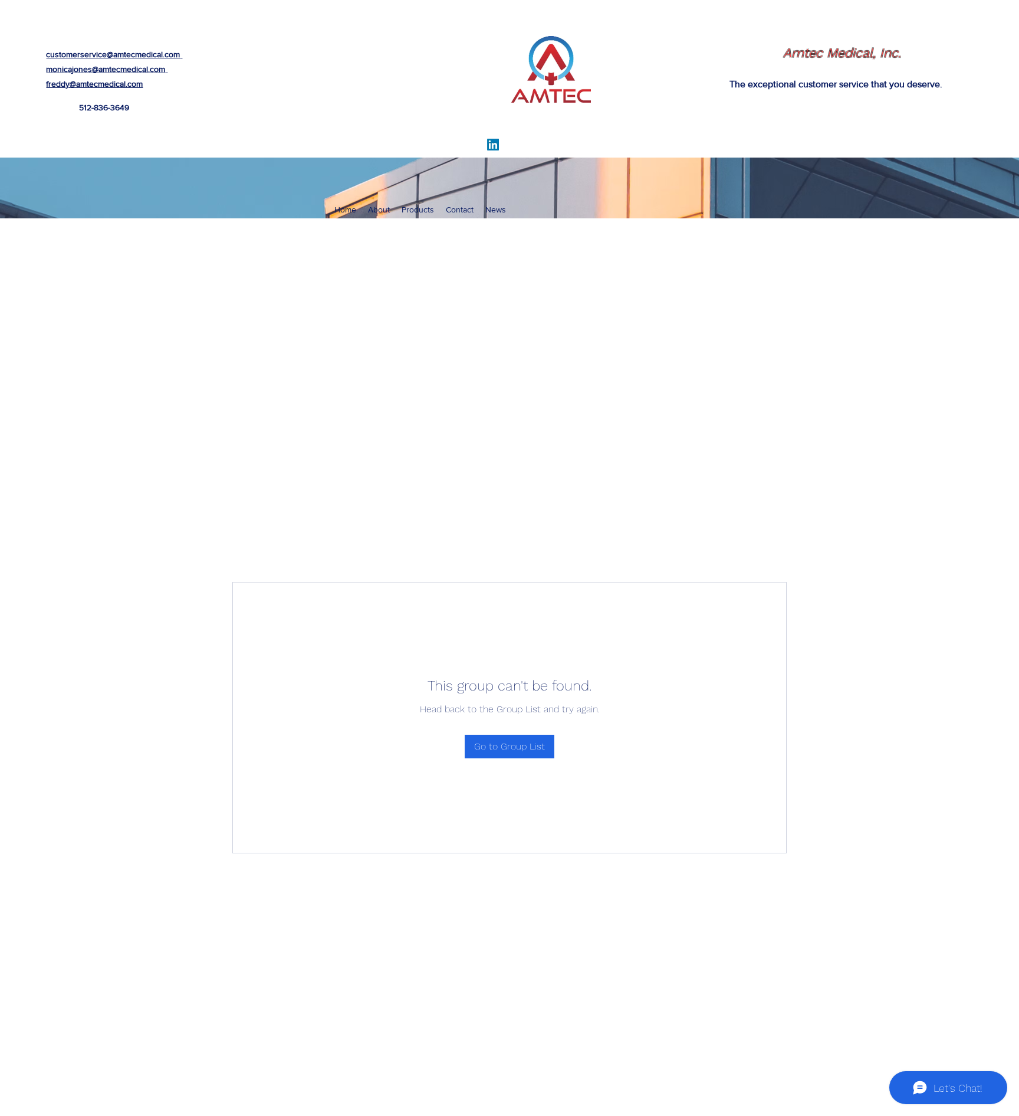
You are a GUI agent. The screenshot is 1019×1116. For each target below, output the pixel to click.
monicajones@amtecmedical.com (105, 69)
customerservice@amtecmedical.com (113, 54)
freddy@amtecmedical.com (94, 84)
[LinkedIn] (493, 144)
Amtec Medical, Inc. (842, 52)
